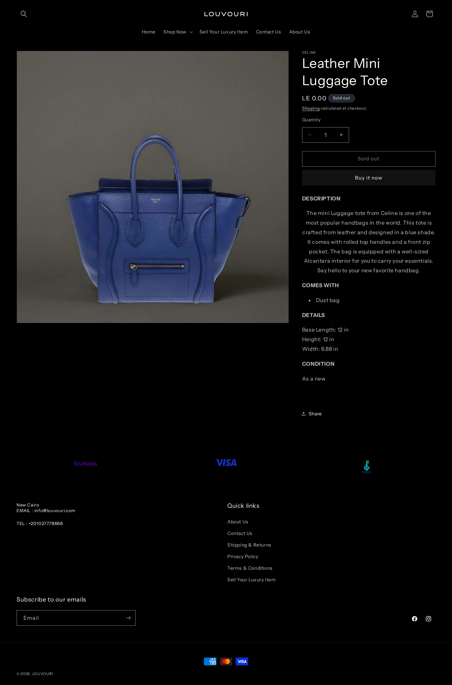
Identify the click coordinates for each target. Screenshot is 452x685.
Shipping (311, 108)
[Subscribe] (128, 618)
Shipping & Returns (249, 545)
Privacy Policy (242, 556)
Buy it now (369, 178)
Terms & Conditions (250, 568)
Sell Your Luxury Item (251, 580)
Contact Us (239, 533)
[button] (24, 14)
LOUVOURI (42, 673)
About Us (238, 522)
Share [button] (315, 414)
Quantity (311, 119)
